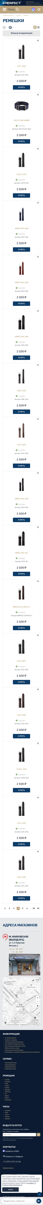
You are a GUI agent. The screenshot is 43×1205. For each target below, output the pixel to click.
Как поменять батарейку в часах (15, 1046)
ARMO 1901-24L (21, 553)
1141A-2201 (21, 769)
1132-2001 (21, 715)
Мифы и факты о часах (12, 1048)
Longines (7, 1081)
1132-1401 (21, 445)
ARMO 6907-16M (21, 228)
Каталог (18, 15)
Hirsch (7, 1097)
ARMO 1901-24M (21, 336)
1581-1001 (21, 391)
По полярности (5, 27)
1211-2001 (21, 66)
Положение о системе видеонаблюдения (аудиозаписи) (22, 1052)
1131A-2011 (21, 174)
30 (34, 908)
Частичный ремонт (11, 1062)
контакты (9, 1146)
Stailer (7, 1095)
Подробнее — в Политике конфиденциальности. (19, 1184)
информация (11, 1033)
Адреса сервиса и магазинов (14, 1042)
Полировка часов (10, 1068)
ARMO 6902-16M (21, 282)
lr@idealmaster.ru (8, 1168)
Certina (7, 1087)
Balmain (7, 1089)
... (30, 908)
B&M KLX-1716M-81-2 (21, 607)
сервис (7, 1058)
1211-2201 (21, 877)
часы (6, 1106)
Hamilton (7, 1091)
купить (21, 87)
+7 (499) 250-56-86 (12, 1161)
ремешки (9, 1075)
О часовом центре (10, 1037)
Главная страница (8, 15)
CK (6, 1093)
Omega (7, 1079)
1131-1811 (21, 661)
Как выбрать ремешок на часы (14, 1044)
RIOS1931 (8, 1099)
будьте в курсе (12, 1125)
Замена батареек (10, 1064)
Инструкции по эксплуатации (14, 1050)
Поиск (12, 9)
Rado (6, 1083)
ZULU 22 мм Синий (21, 120)
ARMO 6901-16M (21, 499)
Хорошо (10, 1189)
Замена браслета (10, 1066)
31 (38, 908)
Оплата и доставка (11, 1040)
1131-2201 (21, 823)
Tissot (7, 1085)
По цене (11, 27)
